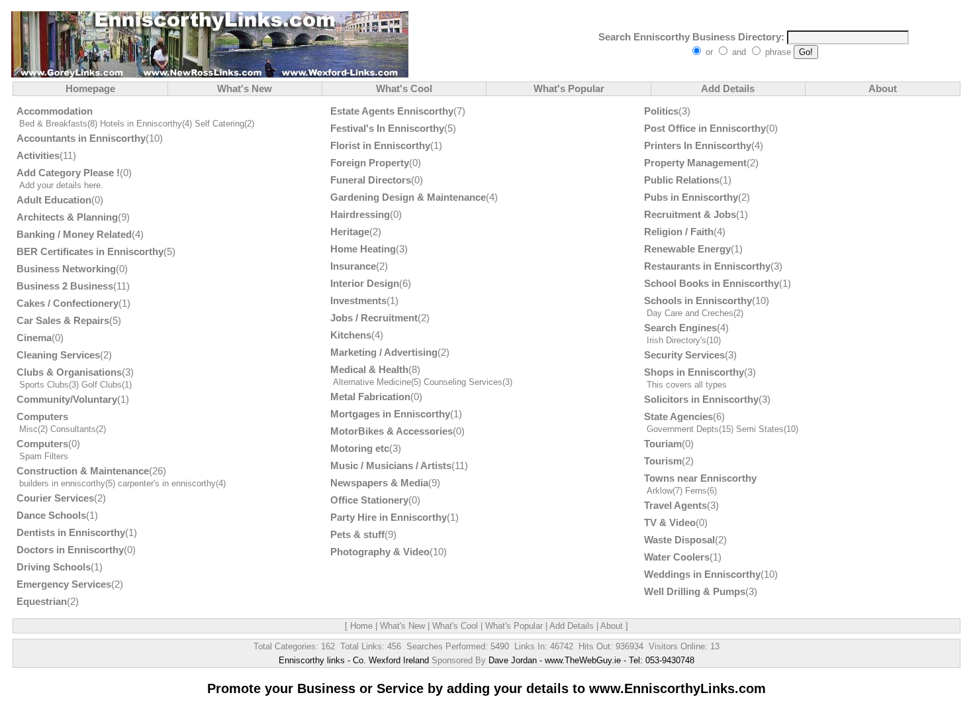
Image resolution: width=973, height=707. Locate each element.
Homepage (90, 88)
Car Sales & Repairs (63, 320)
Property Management (695, 162)
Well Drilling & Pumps (694, 591)
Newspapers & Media (379, 482)
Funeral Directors (370, 180)
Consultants (73, 429)
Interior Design (364, 283)
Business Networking (66, 268)
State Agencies (678, 416)
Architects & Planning (67, 217)
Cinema (34, 337)
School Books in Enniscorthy (711, 283)
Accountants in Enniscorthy (81, 138)
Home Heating (363, 248)
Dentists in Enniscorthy (71, 532)
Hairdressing (360, 214)
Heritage (349, 231)
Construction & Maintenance (83, 470)
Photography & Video (380, 551)
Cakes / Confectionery (67, 303)
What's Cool (404, 88)
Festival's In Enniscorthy (387, 128)
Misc (28, 429)
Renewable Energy (687, 248)
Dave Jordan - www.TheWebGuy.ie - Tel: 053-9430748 (591, 660)
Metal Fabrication (370, 396)
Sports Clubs (44, 385)
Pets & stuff (357, 534)
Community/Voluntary (67, 399)
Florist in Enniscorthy (380, 145)
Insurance (353, 266)
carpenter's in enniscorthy (167, 483)
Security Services (684, 354)
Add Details (728, 88)
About (882, 88)
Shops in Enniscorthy (694, 372)
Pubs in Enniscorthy (691, 197)
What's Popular (568, 88)
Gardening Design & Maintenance (408, 197)
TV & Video (670, 522)
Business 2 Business (65, 286)
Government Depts (683, 429)
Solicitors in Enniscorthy (701, 399)
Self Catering (219, 124)
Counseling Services (463, 382)
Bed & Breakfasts (53, 124)
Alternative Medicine (372, 382)
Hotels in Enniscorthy (141, 124)
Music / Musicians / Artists (390, 465)
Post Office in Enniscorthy (705, 128)
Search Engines (680, 327)
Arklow (659, 491)
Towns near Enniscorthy (700, 478)
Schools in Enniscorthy (698, 300)
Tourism (663, 460)
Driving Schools (54, 566)
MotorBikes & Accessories (391, 431)
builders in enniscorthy (62, 483)
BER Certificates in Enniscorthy (90, 251)
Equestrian (42, 601)
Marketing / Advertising (384, 352)
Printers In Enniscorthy (697, 145)
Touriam (663, 443)
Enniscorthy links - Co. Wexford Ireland (354, 660)
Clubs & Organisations (69, 372)
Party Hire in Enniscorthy (388, 517)
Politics (661, 111)
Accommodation (55, 111)
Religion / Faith (679, 231)
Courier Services (55, 498)
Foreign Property (369, 162)
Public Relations (681, 180)
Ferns (696, 491)
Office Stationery (369, 500)
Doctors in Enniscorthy (70, 549)
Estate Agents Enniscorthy (391, 111)
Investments (358, 300)
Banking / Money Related (74, 234)
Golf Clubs (101, 385)
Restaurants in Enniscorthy (707, 266)
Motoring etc (359, 448)
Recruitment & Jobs (690, 214)
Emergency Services (64, 584)
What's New (244, 88)
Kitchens (350, 335)
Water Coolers (677, 557)
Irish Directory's (676, 340)
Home (361, 626)
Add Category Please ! (68, 172)
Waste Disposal (679, 539)
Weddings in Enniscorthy (702, 574)
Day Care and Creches (690, 313)
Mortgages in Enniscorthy (390, 413)
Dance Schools (51, 515)
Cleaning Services (58, 354)
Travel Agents (675, 505)
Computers (42, 416)
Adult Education (54, 199)
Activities (38, 155)
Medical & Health (369, 369)
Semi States (760, 429)
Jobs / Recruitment (374, 317)
